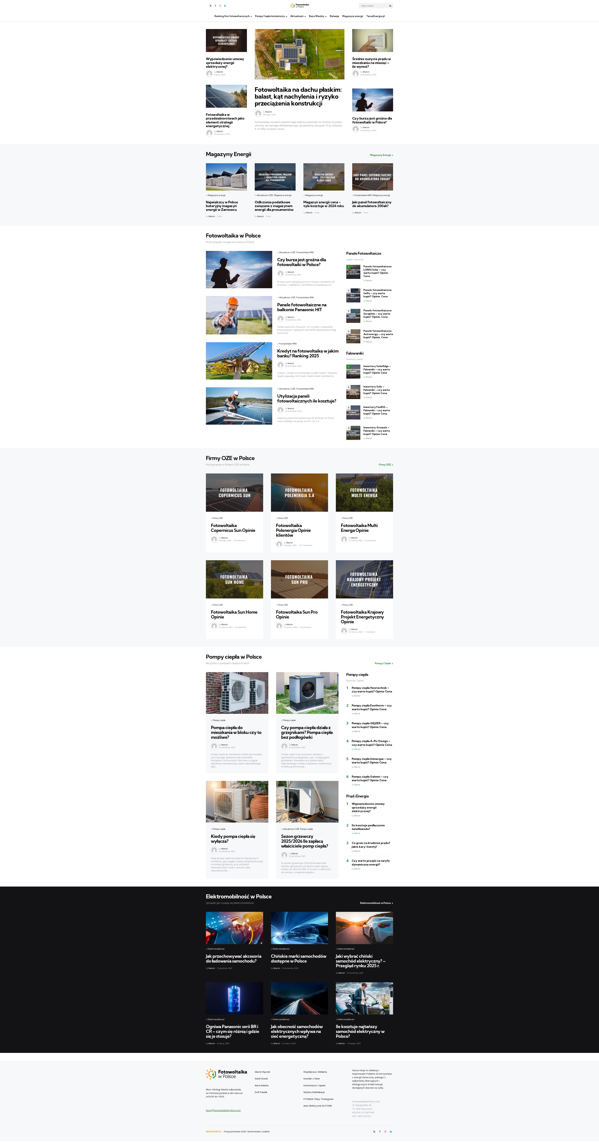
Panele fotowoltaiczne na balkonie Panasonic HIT (301, 307)
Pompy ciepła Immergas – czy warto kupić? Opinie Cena (372, 760)
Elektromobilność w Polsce (375, 903)
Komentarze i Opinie (314, 1085)
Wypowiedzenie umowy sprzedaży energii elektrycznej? (225, 63)
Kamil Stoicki (261, 1078)
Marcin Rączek (262, 1071)
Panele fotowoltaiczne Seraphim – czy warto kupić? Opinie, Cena (377, 314)
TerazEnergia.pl (375, 16)
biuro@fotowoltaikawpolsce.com (223, 1110)
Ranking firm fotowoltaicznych (232, 16)
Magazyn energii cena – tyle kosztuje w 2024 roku (323, 204)
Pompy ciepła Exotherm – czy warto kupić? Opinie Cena (372, 707)
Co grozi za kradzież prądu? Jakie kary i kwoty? (371, 844)
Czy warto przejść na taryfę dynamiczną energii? (371, 862)
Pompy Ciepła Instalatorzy (270, 16)
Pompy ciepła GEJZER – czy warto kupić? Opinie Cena (370, 725)
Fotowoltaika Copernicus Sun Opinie (233, 528)
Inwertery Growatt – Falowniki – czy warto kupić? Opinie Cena (376, 431)
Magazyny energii (352, 16)
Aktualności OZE (265, 195)
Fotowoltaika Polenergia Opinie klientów (293, 530)
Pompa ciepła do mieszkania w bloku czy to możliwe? (236, 732)
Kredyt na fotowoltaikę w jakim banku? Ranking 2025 (307, 353)
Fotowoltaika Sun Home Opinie (234, 614)
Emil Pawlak (261, 1092)
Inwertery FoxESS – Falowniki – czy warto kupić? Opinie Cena (376, 410)
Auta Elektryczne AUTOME (317, 1105)
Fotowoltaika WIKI (363, 195)
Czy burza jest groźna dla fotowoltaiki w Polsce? (372, 120)
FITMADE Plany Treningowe (318, 1098)
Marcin (220, 71)
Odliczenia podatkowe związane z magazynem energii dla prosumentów (274, 206)
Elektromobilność (216, 949)
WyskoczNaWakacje (314, 1092)
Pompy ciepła (219, 720)
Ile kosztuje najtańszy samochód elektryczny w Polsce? (360, 1031)
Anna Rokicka (261, 1085)
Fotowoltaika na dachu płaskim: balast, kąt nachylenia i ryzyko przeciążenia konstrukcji (298, 96)
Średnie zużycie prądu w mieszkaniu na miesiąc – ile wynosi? (371, 63)
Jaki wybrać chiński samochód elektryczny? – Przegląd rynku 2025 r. (360, 960)
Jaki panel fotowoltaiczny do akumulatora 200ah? (372, 204)
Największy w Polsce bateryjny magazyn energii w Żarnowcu (222, 206)
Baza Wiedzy (316, 16)
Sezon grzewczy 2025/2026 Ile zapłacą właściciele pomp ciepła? (304, 841)
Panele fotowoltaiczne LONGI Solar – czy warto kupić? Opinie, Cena (377, 271)
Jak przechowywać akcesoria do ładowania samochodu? (233, 958)
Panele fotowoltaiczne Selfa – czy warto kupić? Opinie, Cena (377, 293)
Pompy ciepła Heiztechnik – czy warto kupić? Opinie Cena (372, 689)
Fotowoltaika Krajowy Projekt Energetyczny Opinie (362, 616)
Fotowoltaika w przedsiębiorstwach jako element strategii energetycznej (225, 120)
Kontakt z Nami (311, 1078)
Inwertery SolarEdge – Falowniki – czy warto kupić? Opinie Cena (377, 369)
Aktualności (297, 16)
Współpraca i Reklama (315, 1071)
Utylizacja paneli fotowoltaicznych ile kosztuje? (306, 398)
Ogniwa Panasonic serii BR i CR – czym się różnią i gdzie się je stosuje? (232, 1031)
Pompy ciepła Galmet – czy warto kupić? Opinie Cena (370, 778)
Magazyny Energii (380, 155)
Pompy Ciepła (383, 663)
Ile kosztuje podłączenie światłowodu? (368, 827)
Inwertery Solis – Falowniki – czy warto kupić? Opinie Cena (376, 390)
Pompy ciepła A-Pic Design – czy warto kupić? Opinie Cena (372, 742)
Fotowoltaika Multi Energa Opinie (359, 528)
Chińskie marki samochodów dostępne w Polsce (298, 958)
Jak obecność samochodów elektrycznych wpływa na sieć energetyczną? (297, 1031)
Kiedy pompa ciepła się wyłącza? (233, 838)
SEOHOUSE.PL (214, 1131)
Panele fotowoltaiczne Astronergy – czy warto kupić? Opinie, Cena (378, 334)
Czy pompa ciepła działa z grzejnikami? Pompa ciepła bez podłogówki (307, 732)
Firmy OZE (385, 464)
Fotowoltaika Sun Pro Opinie (297, 614)
